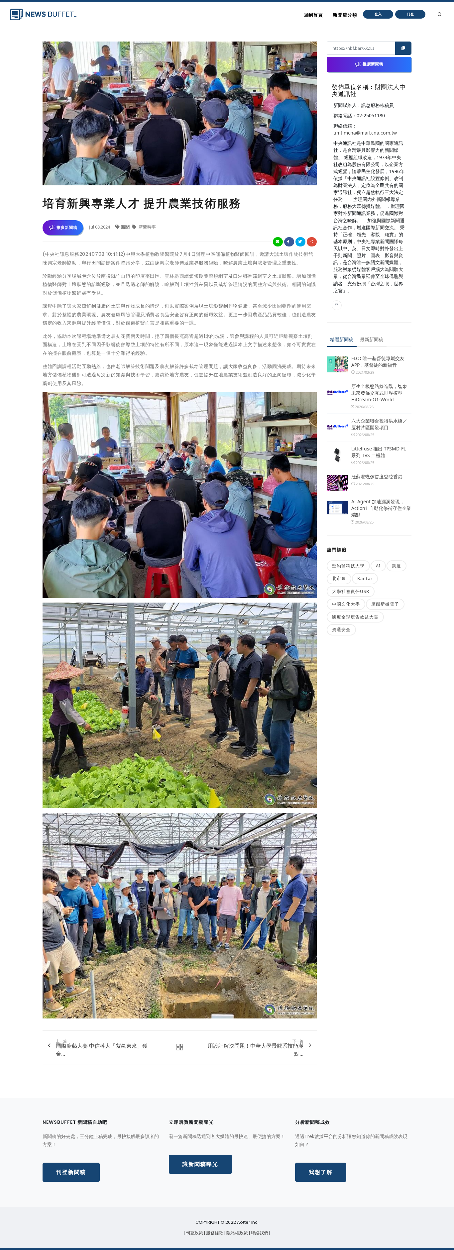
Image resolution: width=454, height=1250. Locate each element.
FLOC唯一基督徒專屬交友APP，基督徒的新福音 (377, 361)
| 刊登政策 (194, 1233)
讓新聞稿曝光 (200, 1164)
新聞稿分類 (345, 15)
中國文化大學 (346, 604)
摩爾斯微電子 (385, 604)
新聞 (126, 227)
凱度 (396, 566)
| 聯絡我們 (259, 1233)
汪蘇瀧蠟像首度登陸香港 (376, 476)
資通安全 (341, 629)
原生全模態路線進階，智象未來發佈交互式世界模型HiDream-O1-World (379, 393)
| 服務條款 (214, 1233)
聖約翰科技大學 (348, 566)
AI (378, 566)
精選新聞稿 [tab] (341, 339)
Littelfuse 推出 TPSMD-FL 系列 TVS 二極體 (378, 451)
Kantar (365, 578)
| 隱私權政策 (236, 1233)
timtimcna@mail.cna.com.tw (365, 133)
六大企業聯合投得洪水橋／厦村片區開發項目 (379, 424)
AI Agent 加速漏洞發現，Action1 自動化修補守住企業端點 (381, 508)
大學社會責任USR (350, 591)
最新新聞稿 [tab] (371, 339)
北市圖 (339, 578)
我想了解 (321, 1172)
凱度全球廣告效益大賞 (355, 617)
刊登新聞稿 (71, 1172)
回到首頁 (313, 15)
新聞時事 (147, 227)
